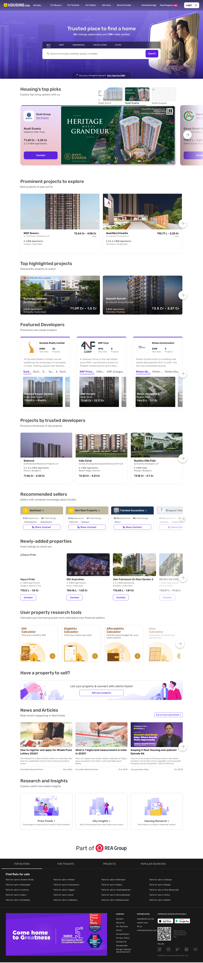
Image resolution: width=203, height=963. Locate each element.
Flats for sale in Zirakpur (160, 880)
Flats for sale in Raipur (112, 885)
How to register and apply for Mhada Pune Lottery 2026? (46, 751)
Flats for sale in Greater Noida (19, 880)
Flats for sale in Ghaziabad (18, 885)
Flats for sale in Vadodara (65, 900)
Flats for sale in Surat (64, 895)
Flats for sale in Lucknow (17, 890)
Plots (118, 45)
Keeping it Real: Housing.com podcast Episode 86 (154, 751)
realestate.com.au (145, 919)
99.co (139, 926)
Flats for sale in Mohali (64, 880)
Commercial (78, 45)
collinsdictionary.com (147, 930)
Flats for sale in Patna (159, 895)
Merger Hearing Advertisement (123, 950)
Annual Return (122, 934)
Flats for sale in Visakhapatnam (116, 890)
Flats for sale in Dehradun (113, 880)
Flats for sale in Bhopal (160, 885)
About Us (120, 923)
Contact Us (121, 942)
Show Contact (43, 527)
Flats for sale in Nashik (159, 900)
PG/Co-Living (100, 45)
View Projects (42, 118)
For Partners (122, 926)
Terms (119, 930)
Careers (119, 919)
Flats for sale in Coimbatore (66, 885)
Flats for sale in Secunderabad (116, 895)
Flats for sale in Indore (16, 895)
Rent (61, 45)
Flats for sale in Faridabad (18, 900)
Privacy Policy (123, 938)
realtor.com (142, 923)
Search (152, 53)
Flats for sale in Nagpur (64, 890)
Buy (49, 45)
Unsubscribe (122, 945)
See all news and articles (168, 715)
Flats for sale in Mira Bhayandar (164, 890)
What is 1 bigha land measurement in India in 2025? (101, 751)
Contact (28, 597)
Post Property (168, 5)
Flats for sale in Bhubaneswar (115, 900)
